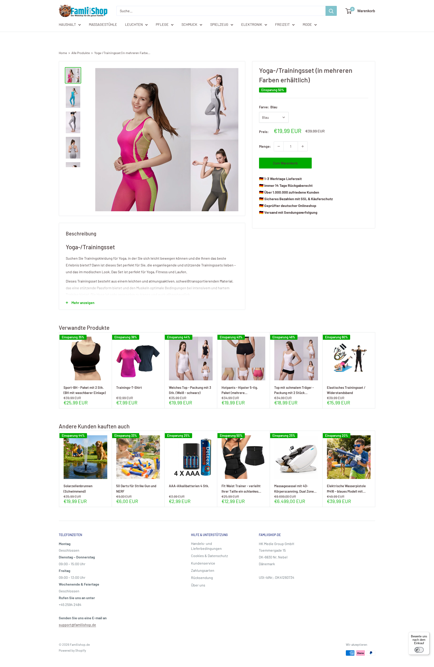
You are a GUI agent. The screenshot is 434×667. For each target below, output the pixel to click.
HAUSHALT (67, 24)
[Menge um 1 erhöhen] (302, 146)
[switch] (419, 650)
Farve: (268, 107)
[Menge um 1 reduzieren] (278, 146)
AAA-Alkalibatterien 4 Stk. (189, 486)
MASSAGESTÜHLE (103, 24)
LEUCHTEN (134, 24)
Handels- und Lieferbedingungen (206, 546)
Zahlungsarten (202, 570)
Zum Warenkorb (285, 163)
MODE (307, 24)
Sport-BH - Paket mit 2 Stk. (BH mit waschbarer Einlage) (85, 390)
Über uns (198, 585)
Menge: (265, 146)
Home (63, 53)
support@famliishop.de (77, 624)
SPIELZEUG (219, 24)
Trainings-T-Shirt (129, 387)
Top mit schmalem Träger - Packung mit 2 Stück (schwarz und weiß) (294, 390)
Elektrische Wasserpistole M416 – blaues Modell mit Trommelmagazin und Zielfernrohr (346, 488)
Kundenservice (203, 563)
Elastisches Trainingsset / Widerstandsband (346, 390)
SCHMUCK (189, 24)
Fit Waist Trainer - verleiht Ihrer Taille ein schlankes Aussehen (241, 488)
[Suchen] (331, 11)
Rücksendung (202, 577)
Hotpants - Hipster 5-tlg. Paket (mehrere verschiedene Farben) (240, 390)
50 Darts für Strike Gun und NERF (136, 488)
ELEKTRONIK (251, 24)
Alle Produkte (80, 53)
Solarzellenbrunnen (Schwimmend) (78, 488)
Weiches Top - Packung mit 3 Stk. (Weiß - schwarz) (190, 390)
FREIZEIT (282, 24)
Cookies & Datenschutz (209, 555)
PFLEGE (162, 24)
